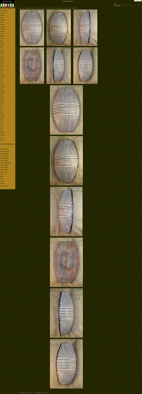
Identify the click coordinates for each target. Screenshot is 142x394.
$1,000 (2, 181)
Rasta (1, 107)
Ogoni (2, 100)
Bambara (2, 26)
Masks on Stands (4, 151)
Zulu (1, 137)
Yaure (1, 130)
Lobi (1, 82)
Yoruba (2, 135)
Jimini (2, 70)
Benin (2, 38)
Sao (1, 110)
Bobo (1, 43)
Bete (1, 40)
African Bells (3, 169)
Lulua (1, 84)
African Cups (3, 167)
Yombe (2, 133)
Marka (2, 93)
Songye (2, 116)
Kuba (1, 73)
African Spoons (4, 165)
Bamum (2, 31)
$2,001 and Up (4, 186)
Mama (2, 89)
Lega (1, 80)
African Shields (4, 158)
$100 (1, 174)
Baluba (2, 24)
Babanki (2, 15)
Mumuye (2, 98)
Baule (1, 33)
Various (2, 140)
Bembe (2, 36)
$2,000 (2, 183)
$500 (1, 179)
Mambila (2, 91)
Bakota (2, 22)
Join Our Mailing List (38, 392)
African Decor (4, 156)
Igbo (1, 68)
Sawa (1, 112)
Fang (1, 54)
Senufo (2, 114)
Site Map (45, 392)
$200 (1, 176)
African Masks (4, 149)
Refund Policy (21, 392)
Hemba (2, 66)
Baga (1, 17)
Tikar (1, 123)
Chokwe (2, 45)
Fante (1, 56)
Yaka (1, 128)
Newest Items (3, 10)
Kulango (2, 75)
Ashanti (2, 13)
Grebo (2, 61)
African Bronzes (4, 153)
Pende (2, 103)
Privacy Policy (29, 392)
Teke (1, 119)
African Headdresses (5, 163)
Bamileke (2, 29)
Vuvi (1, 126)
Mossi (2, 96)
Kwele (2, 77)
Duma (2, 52)
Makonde (2, 86)
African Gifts (3, 172)
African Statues (4, 160)
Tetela (2, 121)
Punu (1, 105)
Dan (1, 47)
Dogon (2, 50)
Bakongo (2, 20)
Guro (1, 63)
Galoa (2, 59)
